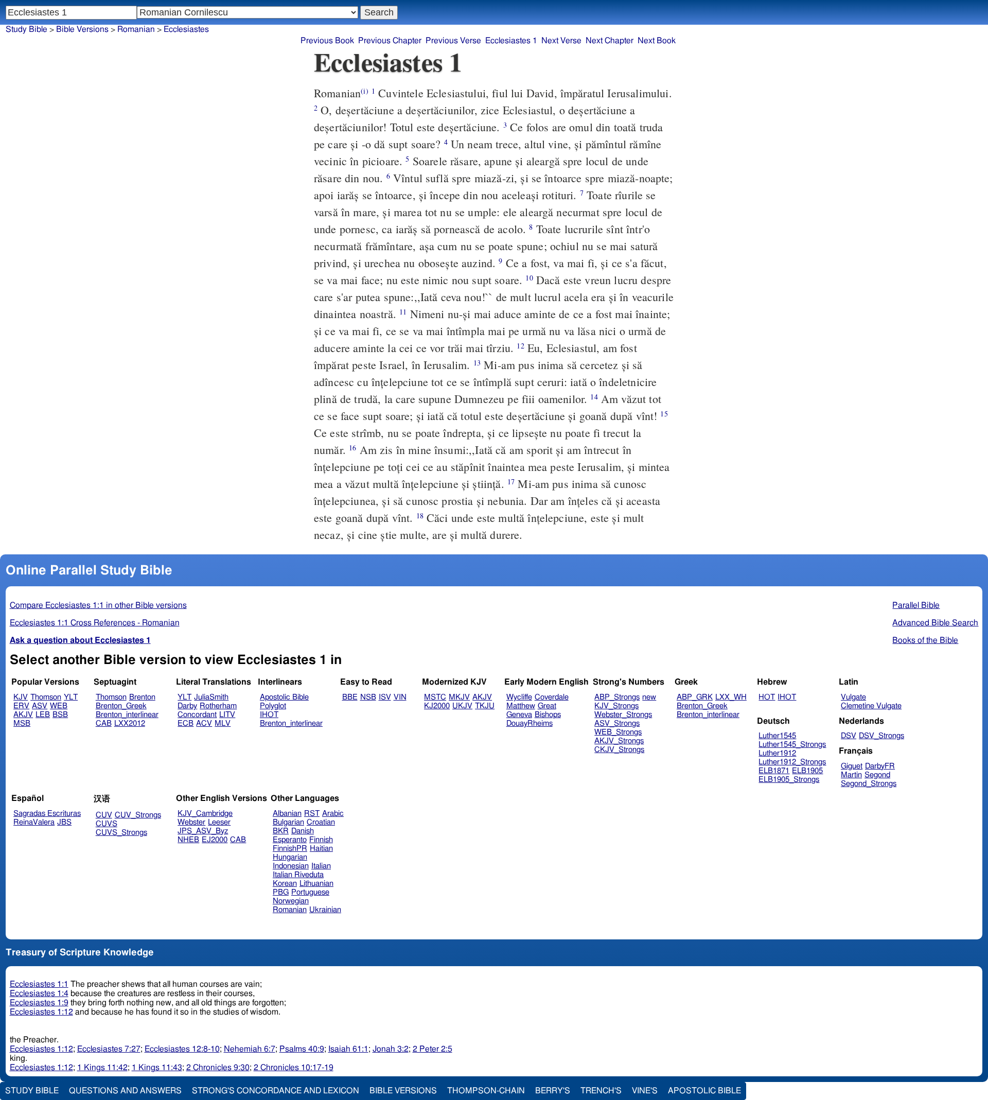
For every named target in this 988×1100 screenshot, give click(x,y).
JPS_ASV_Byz (203, 831)
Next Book (657, 41)
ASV (39, 706)
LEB (43, 715)
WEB (58, 706)
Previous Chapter (389, 41)
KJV (20, 697)
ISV (385, 697)
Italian (321, 866)
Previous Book (327, 41)
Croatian (321, 822)
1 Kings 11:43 (157, 1067)
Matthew (520, 706)
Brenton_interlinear (127, 715)
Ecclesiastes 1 (511, 41)
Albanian (287, 813)
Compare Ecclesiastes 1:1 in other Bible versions (98, 605)
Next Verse (561, 41)
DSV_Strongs (881, 736)
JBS (64, 822)
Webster (191, 822)
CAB (104, 723)
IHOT (269, 715)
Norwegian (291, 901)
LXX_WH (731, 697)
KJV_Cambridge (205, 813)
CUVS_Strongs (121, 832)
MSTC (435, 697)
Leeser (219, 822)
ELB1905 (807, 771)
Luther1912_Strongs (792, 762)
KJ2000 (437, 706)
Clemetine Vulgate (871, 706)
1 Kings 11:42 (102, 1067)
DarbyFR (880, 766)
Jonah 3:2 (391, 1049)
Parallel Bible (916, 605)
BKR (281, 831)
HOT (766, 697)
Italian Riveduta (298, 875)
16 (352, 447)
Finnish (321, 840)
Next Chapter (609, 41)
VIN (400, 697)
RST (312, 813)
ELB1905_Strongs (788, 779)
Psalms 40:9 (301, 1049)
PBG (281, 892)
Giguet (851, 766)
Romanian (290, 910)
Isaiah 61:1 (348, 1049)
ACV (204, 723)
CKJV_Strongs (619, 750)
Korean (285, 883)
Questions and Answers (125, 1091)
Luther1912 (777, 753)
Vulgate (853, 697)
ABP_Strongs (617, 697)
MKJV (459, 697)
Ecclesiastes (186, 29)
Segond (877, 775)
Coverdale (552, 697)
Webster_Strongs (623, 715)
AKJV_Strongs (619, 741)
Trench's (601, 1091)
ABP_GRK (695, 697)
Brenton (142, 697)
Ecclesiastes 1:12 (41, 1012)
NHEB (188, 840)
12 (520, 346)
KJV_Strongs (616, 706)
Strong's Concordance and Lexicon (275, 1091)
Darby (187, 706)
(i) (364, 91)
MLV (223, 723)
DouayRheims (529, 723)
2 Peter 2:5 (432, 1049)
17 (511, 481)
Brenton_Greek (121, 706)
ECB (185, 723)
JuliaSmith (211, 697)
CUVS (106, 824)
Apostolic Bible (704, 1091)
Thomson (45, 697)
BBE (350, 697)
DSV (848, 736)
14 (593, 396)
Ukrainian (325, 910)
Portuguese (310, 892)
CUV (104, 815)
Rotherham (218, 706)
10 (529, 278)
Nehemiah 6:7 (249, 1049)
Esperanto (290, 840)
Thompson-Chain (486, 1091)
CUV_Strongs (138, 815)
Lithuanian (316, 883)
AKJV (23, 715)
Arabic (333, 813)
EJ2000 (214, 840)
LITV (227, 715)
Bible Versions (82, 29)
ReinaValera (34, 822)
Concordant (197, 715)
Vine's (645, 1091)
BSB (60, 715)
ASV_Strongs (617, 723)
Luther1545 (777, 736)
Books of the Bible (925, 640)
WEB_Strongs (618, 732)
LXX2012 (129, 723)
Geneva (519, 715)
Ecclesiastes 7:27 (108, 1049)
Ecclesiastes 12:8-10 (182, 1049)
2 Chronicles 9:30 (218, 1067)
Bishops (548, 715)
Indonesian (291, 866)
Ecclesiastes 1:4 (39, 993)
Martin (851, 775)
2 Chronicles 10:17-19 (293, 1067)
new (649, 697)
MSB (21, 723)
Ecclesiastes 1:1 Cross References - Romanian (95, 623)
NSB (368, 697)
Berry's (552, 1091)
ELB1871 (773, 771)
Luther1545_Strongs (792, 744)
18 (420, 515)
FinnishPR (290, 848)
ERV (21, 706)
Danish (302, 831)
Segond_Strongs (868, 784)
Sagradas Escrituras (47, 813)
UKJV (462, 706)
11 (403, 312)
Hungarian (290, 857)
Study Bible (26, 29)
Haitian (321, 848)
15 (663, 413)
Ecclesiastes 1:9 (39, 1003)
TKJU (485, 706)
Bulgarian (288, 822)
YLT (71, 697)
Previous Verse (453, 41)
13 (477, 363)
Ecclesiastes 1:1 (39, 984)
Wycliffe (519, 697)
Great (547, 706)
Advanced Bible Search (935, 623)
